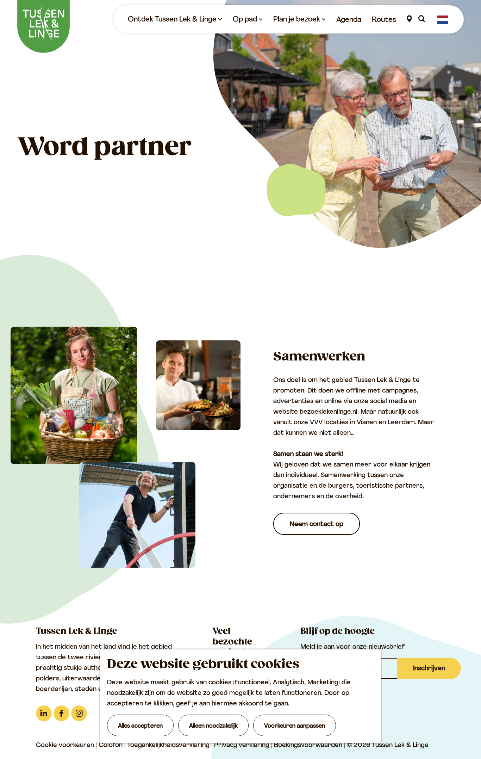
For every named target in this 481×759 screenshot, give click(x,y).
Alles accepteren (140, 726)
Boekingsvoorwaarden (309, 745)
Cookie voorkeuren (65, 745)
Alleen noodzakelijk (213, 726)
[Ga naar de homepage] (43, 26)
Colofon (111, 745)
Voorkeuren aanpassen (294, 726)
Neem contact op (316, 525)
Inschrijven (429, 669)
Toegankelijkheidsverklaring (169, 745)
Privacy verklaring (242, 745)
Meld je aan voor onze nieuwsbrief (352, 647)
